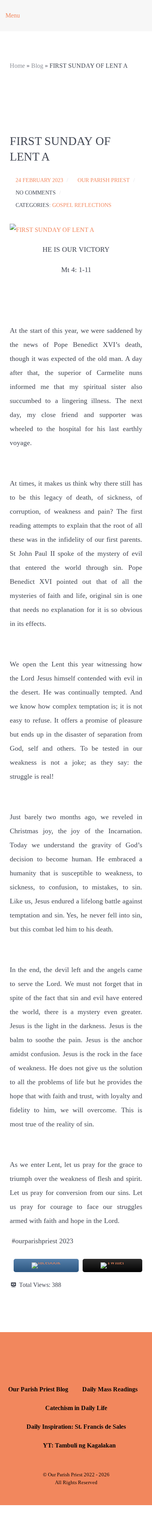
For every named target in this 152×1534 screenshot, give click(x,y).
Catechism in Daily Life (76, 1408)
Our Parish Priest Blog (38, 1389)
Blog (37, 65)
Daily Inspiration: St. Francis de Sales (76, 1426)
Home (17, 65)
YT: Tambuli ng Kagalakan (79, 1445)
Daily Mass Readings (110, 1389)
